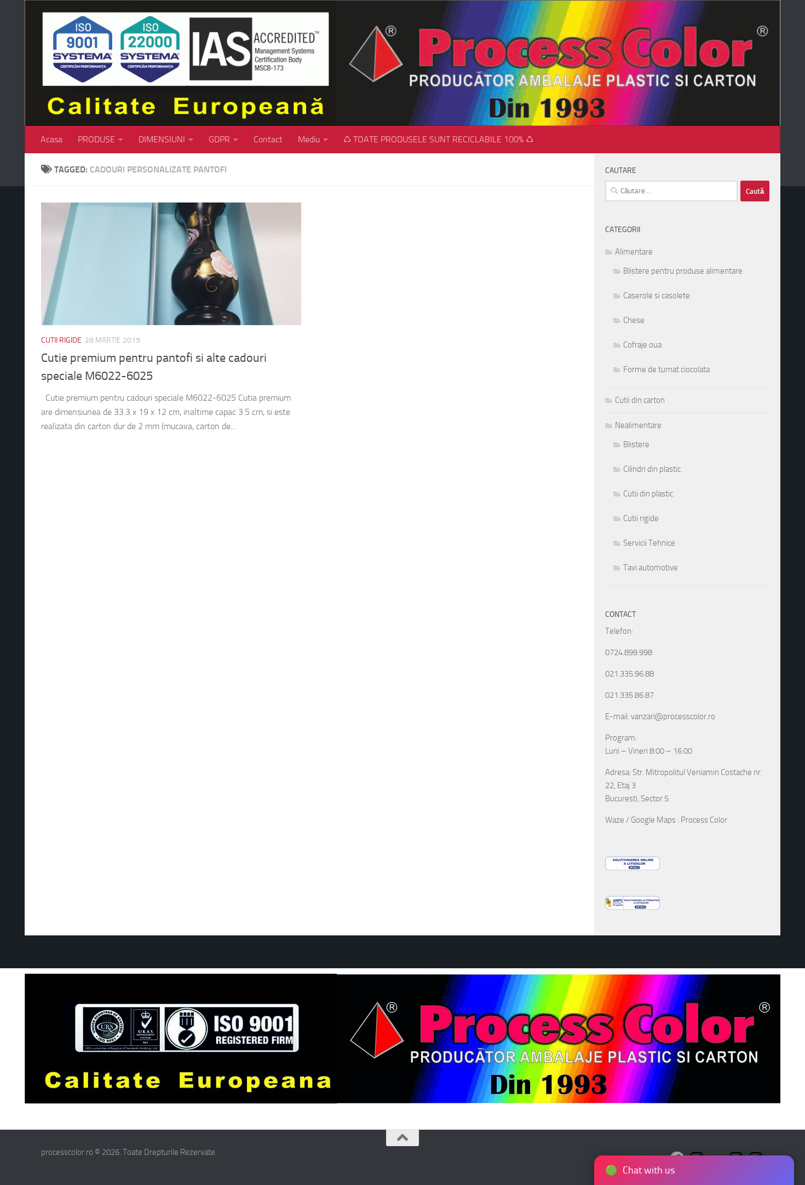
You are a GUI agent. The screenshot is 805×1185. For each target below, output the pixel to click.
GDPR (219, 139)
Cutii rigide (61, 340)
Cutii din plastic (648, 494)
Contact (268, 139)
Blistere (636, 444)
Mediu (309, 139)
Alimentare (634, 252)
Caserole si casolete (656, 295)
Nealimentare (638, 425)
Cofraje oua (642, 345)
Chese (634, 320)
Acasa (51, 139)
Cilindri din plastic (652, 469)
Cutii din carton (640, 400)
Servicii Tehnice (649, 543)
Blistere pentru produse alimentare (683, 271)
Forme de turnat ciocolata (666, 369)
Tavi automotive (650, 568)
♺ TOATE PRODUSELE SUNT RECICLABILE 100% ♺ (438, 139)
